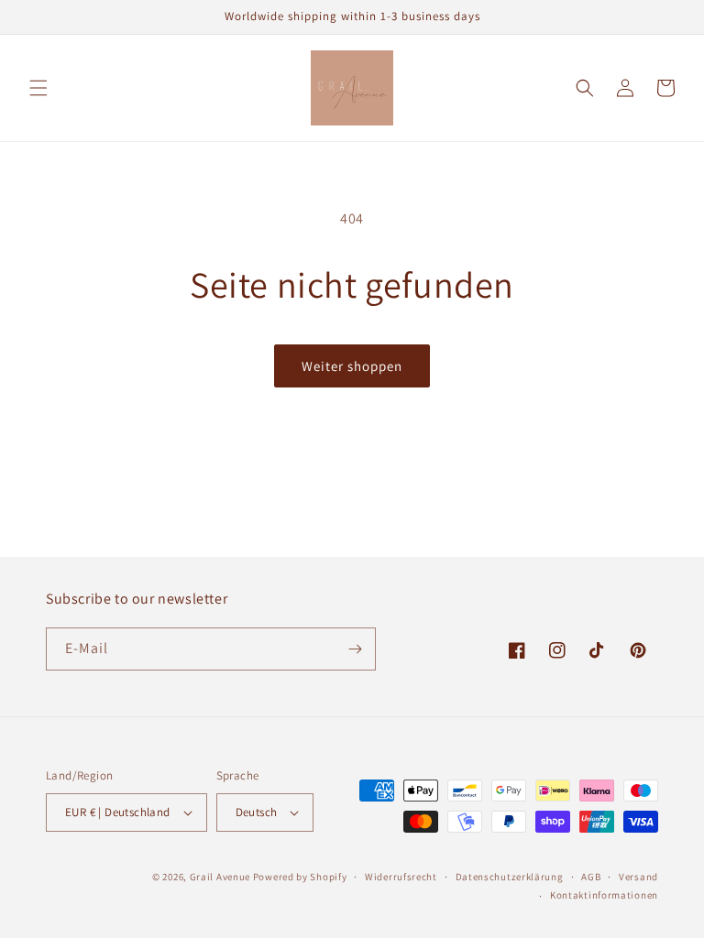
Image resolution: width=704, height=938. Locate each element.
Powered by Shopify (300, 876)
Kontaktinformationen (604, 895)
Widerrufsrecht (401, 876)
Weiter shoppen (352, 366)
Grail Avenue (220, 876)
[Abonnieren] (355, 649)
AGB (590, 876)
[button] (38, 88)
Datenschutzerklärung (510, 876)
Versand (638, 876)
